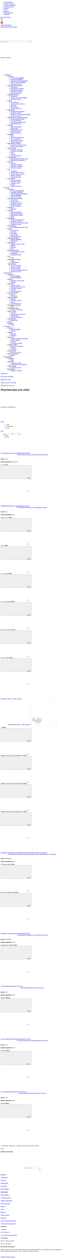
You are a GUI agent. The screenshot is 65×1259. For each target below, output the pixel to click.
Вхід (2, 17)
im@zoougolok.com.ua (11, 1235)
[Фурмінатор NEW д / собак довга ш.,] (19, 724)
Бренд (2, 421)
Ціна (2, 431)
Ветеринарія (11, 110)
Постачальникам (9, 6)
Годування (10, 76)
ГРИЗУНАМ (7, 273)
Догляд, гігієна (11, 148)
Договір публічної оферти (8, 1223)
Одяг (8, 169)
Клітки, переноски (12, 292)
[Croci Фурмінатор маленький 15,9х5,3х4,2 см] (32, 1093)
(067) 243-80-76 (6, 25)
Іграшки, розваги (12, 297)
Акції (5, 9)
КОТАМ (6, 187)
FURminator (9, 426)
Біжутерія (10, 161)
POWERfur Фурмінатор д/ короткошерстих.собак (15, 506)
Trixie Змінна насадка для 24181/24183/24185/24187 (15, 453)
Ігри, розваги (11, 178)
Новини (6, 8)
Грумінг (9, 100)
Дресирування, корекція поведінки (17, 117)
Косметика (10, 134)
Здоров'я (9, 279)
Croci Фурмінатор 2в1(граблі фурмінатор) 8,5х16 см (16, 1039)
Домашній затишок (13, 94)
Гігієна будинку (12, 157)
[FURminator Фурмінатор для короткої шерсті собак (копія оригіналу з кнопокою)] (32, 854)
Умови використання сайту (8, 1220)
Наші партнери (8, 12)
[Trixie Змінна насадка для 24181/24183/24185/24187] (32, 454)
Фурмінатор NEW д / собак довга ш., (11, 698)
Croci (7, 428)
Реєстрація (7, 17)
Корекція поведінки (13, 250)
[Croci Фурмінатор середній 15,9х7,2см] (32, 987)
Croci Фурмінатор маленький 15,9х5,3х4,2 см (14, 1091)
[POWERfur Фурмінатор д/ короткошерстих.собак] (32, 507)
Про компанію (8, 2)
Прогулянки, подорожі (14, 143)
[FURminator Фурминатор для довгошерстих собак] (32, 935)
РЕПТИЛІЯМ (8, 356)
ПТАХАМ (7, 326)
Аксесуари (10, 283)
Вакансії (6, 11)
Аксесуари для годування (14, 85)
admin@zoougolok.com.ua (8, 1257)
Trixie (7, 424)
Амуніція (10, 125)
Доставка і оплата (9, 3)
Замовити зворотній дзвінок (9, 27)
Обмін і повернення (10, 5)
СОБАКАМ (7, 75)
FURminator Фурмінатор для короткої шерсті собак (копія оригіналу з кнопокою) (24, 852)
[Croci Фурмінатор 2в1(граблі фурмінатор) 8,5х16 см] (32, 1040)
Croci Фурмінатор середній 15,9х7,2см (12, 986)
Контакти (7, 14)
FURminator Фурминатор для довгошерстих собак (15, 933)
